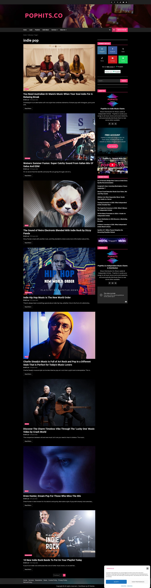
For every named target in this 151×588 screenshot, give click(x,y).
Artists (26, 424)
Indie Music (45, 30)
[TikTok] (120, 2)
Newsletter (38, 580)
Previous (56, 575)
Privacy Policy (62, 580)
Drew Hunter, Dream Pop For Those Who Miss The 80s (59, 469)
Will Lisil (27, 100)
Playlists (37, 30)
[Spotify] (126, 2)
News (45, 580)
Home (25, 30)
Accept (116, 582)
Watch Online (122, 30)
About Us (62, 30)
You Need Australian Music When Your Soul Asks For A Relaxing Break (59, 67)
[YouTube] (123, 2)
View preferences (138, 582)
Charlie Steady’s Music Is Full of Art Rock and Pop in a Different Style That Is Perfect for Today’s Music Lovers (59, 335)
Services (53, 30)
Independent (28, 292)
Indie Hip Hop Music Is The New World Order (59, 271)
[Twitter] (117, 2)
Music (26, 356)
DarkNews (81, 586)
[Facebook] (114, 2)
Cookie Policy (123, 585)
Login (30, 30)
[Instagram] (111, 2)
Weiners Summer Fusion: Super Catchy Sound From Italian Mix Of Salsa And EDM (59, 136)
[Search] (109, 29)
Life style (27, 158)
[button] (147, 568)
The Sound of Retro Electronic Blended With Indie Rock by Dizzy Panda (59, 204)
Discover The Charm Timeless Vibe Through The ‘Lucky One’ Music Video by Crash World (59, 402)
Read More (28, 108)
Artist (26, 89)
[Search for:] (108, 80)
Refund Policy (27, 582)
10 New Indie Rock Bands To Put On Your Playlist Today (59, 533)
